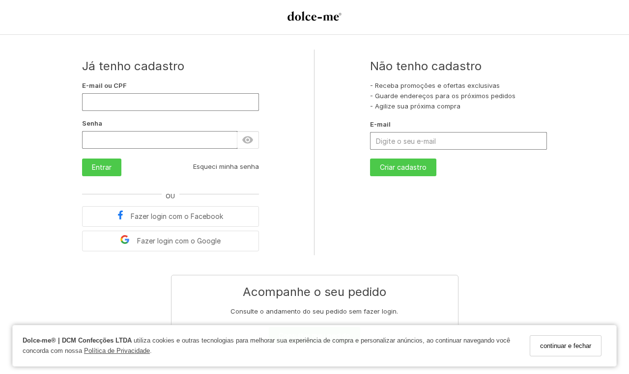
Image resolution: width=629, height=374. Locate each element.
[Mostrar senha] (247, 140)
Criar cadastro (403, 167)
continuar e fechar (565, 345)
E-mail (380, 124)
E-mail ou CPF (104, 85)
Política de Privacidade (117, 350)
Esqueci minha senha (226, 166)
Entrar (102, 167)
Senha (92, 123)
